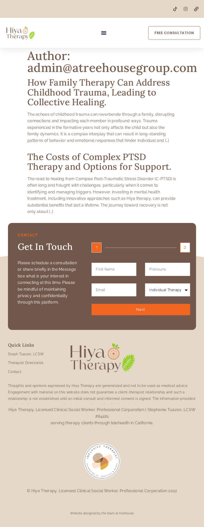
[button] (104, 33)
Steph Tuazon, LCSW (26, 354)
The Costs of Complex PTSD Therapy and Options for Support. (99, 161)
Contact (14, 372)
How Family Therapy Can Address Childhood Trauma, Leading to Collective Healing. (98, 92)
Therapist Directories (25, 363)
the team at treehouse (118, 513)
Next (140, 309)
